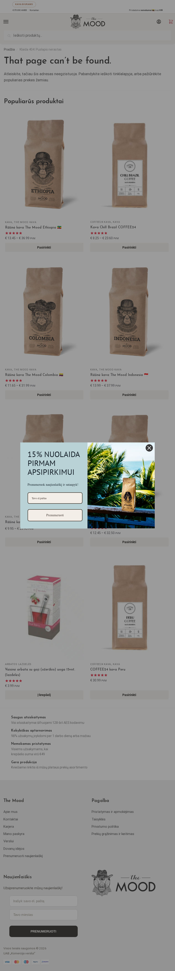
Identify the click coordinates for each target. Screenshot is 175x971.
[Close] (149, 447)
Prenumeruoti (55, 515)
